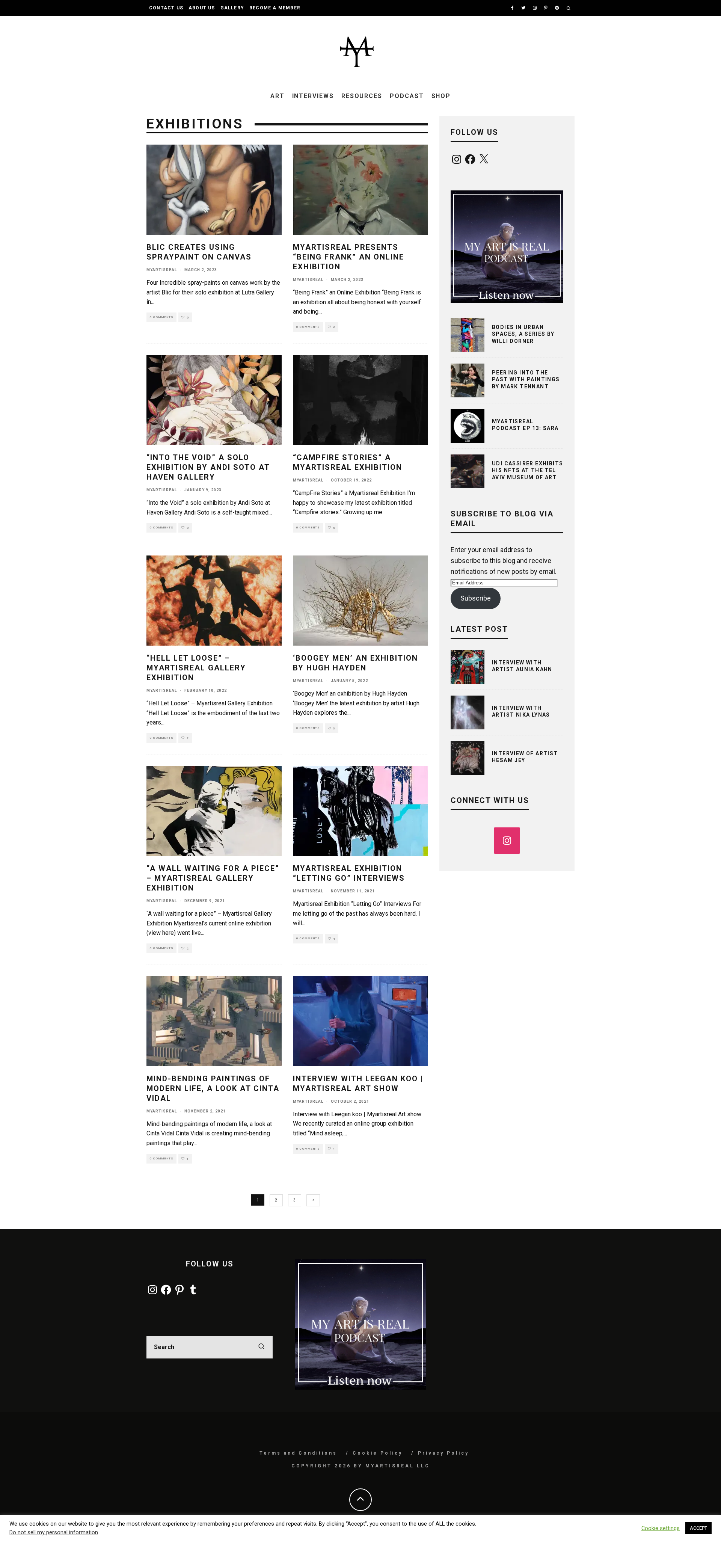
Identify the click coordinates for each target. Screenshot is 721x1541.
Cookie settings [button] (660, 1528)
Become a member (274, 8)
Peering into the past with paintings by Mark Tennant (526, 379)
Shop (441, 96)
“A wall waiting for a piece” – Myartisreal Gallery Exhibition (212, 878)
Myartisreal (161, 270)
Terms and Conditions (298, 1453)
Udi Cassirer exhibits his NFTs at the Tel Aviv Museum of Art (527, 470)
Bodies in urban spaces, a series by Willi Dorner (523, 334)
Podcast (407, 96)
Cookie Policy (378, 1453)
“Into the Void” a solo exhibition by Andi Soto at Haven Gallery (208, 467)
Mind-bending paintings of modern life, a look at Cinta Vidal (212, 1088)
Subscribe (475, 598)
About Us (202, 8)
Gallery (232, 8)
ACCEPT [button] (698, 1528)
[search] (261, 1347)
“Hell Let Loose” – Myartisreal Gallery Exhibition (196, 668)
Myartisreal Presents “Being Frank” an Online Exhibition (348, 257)
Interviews (313, 96)
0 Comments (161, 317)
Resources (361, 96)
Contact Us (166, 8)
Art (277, 96)
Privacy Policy (443, 1453)
